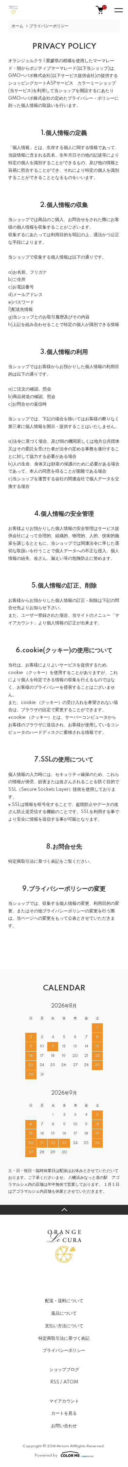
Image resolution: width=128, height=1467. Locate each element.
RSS (54, 1382)
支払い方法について (64, 1326)
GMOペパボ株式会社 (29, 75)
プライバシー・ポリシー (91, 98)
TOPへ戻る (64, 1210)
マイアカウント (64, 1401)
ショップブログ (64, 1369)
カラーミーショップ (96, 83)
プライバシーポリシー (64, 1350)
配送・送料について (64, 1301)
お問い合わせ (64, 1426)
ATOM (70, 1382)
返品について (64, 1313)
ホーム (17, 26)
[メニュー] (118, 10)
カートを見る (64, 1413)
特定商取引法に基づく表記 (64, 1338)
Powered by (46, 1455)
